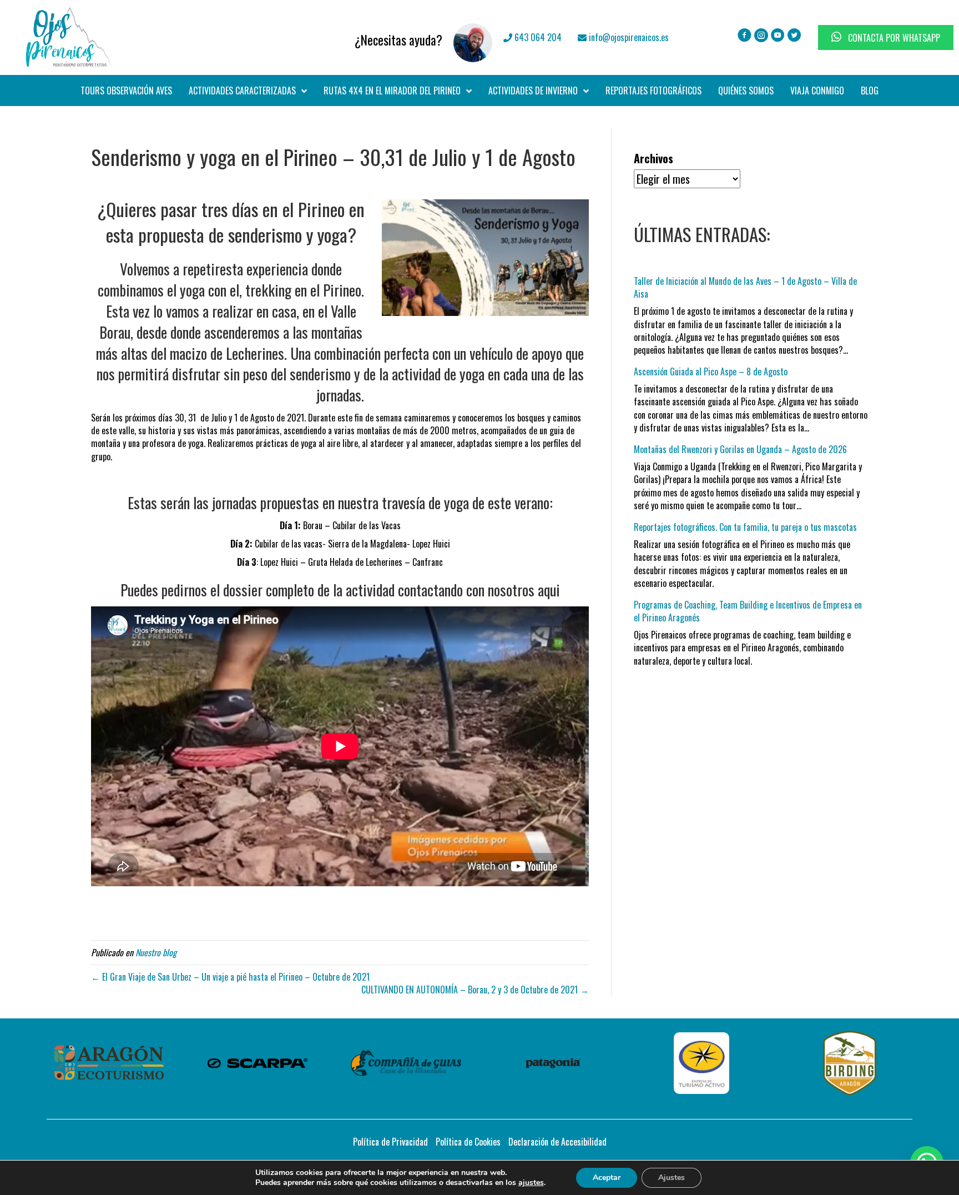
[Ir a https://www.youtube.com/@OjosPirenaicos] (778, 36)
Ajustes (671, 1177)
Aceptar (606, 1177)
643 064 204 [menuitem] (537, 37)
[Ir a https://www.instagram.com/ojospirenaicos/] (761, 36)
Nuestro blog (155, 952)
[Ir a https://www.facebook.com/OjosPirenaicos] (744, 36)
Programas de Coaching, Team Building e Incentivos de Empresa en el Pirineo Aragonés (748, 611)
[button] (925, 1070)
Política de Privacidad (390, 1141)
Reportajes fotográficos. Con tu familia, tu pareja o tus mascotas (745, 527)
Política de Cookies (468, 1141)
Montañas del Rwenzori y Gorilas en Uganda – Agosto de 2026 (740, 449)
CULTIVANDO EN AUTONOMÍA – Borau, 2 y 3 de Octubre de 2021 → (475, 989)
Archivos (653, 158)
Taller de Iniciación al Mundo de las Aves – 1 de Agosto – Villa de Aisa (745, 287)
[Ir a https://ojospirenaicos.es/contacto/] (343, 37)
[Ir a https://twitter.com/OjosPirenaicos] (794, 36)
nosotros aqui (524, 590)
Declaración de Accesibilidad (557, 1141)
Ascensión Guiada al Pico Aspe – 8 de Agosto (711, 371)
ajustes (531, 1183)
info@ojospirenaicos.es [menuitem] (628, 37)
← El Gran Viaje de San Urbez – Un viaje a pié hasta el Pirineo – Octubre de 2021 (230, 976)
